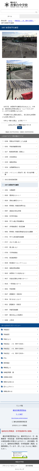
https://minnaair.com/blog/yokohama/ (19, 418)
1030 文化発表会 (11, 157)
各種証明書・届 (9, 372)
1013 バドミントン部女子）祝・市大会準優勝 (19, 173)
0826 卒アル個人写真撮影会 (14, 221)
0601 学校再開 (10, 289)
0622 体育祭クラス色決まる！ (15, 273)
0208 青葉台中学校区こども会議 (16, 141)
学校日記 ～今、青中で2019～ (14, 353)
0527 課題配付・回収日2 (13, 294)
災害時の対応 (8, 377)
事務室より (7, 367)
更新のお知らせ (9, 382)
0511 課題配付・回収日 (13, 304)
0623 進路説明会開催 (12, 268)
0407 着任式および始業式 (14, 315)
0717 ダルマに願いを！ (13, 242)
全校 (19, 127)
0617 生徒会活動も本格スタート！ (16, 278)
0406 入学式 (9, 320)
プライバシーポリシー (9, 466)
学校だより (7, 339)
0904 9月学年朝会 (11, 216)
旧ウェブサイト (9, 386)
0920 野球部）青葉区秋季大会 (15, 206)
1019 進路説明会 (11, 162)
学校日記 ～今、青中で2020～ (24, 20)
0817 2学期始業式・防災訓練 (15, 226)
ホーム (10, 16)
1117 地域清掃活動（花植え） (15, 152)
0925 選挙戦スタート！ (13, 195)
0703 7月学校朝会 (11, 252)
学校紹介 (6, 329)
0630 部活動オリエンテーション (16, 263)
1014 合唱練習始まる (12, 167)
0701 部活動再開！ (11, 258)
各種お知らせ (8, 391)
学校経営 (6, 334)
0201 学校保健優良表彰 (13, 146)
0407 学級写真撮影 (11, 310)
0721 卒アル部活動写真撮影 (14, 237)
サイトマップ (19, 469)
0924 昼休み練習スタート (14, 200)
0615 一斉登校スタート (13, 284)
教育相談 (6, 363)
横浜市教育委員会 (19, 410)
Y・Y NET (19, 414)
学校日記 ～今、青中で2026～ (14, 344)
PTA (5, 358)
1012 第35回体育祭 (11, 179)
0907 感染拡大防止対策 (13, 211)
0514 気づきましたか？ (13, 299)
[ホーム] (19, 5)
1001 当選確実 (10, 190)
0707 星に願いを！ (11, 247)
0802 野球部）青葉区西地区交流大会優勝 (19, 232)
